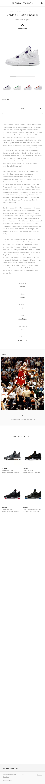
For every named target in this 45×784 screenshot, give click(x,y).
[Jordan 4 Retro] (7, 87)
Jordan (19, 11)
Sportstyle (23, 319)
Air (22, 329)
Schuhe (12, 11)
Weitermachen (7, 781)
